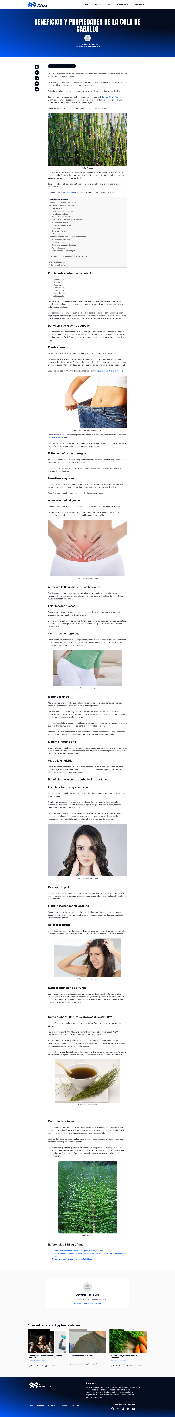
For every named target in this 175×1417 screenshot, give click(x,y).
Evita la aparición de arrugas (63, 251)
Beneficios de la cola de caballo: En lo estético (67, 237)
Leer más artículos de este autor (87, 1303)
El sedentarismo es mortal (81, 1356)
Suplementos (139, 4)
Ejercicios (75, 1405)
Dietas (64, 1405)
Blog (86, 4)
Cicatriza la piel (58, 242)
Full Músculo (68, 192)
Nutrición (131, 1330)
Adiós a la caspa (58, 248)
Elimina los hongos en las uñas (64, 245)
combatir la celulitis (57, 438)
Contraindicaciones (57, 262)
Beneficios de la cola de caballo (61, 205)
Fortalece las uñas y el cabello (64, 239)
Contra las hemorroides (61, 225)
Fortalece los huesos (60, 222)
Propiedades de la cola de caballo (62, 203)
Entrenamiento (122, 4)
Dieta (108, 4)
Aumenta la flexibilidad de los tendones (67, 220)
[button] (37, 67)
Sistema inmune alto (60, 231)
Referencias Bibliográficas (59, 265)
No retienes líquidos (60, 214)
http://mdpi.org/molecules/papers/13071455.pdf (73, 1259)
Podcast (97, 4)
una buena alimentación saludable (108, 371)
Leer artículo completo (37, 1361)
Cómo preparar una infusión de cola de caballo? (68, 256)
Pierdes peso (57, 208)
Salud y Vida (60, 1330)
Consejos (54, 1330)
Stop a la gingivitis (59, 234)
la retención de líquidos (111, 97)
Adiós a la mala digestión (62, 217)
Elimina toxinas (58, 228)
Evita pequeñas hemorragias (63, 211)
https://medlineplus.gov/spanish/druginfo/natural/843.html (78, 1251)
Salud (95, 1330)
